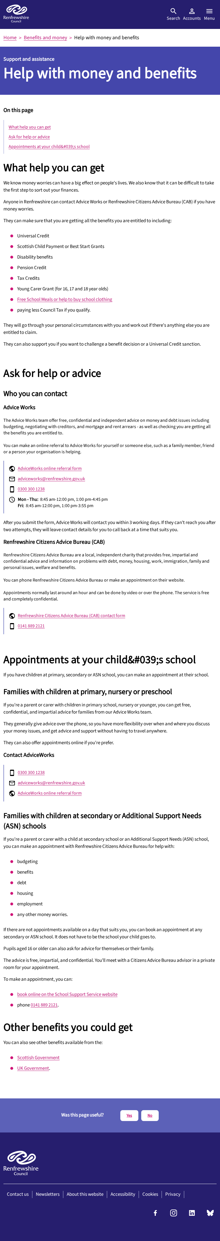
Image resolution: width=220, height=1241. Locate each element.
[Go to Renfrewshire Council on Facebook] (155, 1215)
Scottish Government (38, 1057)
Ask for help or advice (29, 137)
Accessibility (123, 1194)
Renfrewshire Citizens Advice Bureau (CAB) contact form (71, 615)
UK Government (33, 1068)
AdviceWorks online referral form (50, 468)
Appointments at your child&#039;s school (49, 146)
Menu (209, 18)
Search (173, 18)
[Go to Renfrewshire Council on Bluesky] (210, 1215)
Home (10, 37)
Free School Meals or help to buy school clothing (64, 299)
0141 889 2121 (31, 626)
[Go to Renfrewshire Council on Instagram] (173, 1215)
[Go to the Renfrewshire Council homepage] (16, 14)
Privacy (172, 1194)
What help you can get (30, 127)
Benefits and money (45, 37)
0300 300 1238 (31, 489)
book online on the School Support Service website (67, 994)
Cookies (150, 1194)
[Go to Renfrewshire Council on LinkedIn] (191, 1215)
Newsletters (48, 1194)
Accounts (192, 18)
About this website (85, 1194)
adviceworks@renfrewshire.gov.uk (51, 479)
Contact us (18, 1194)
